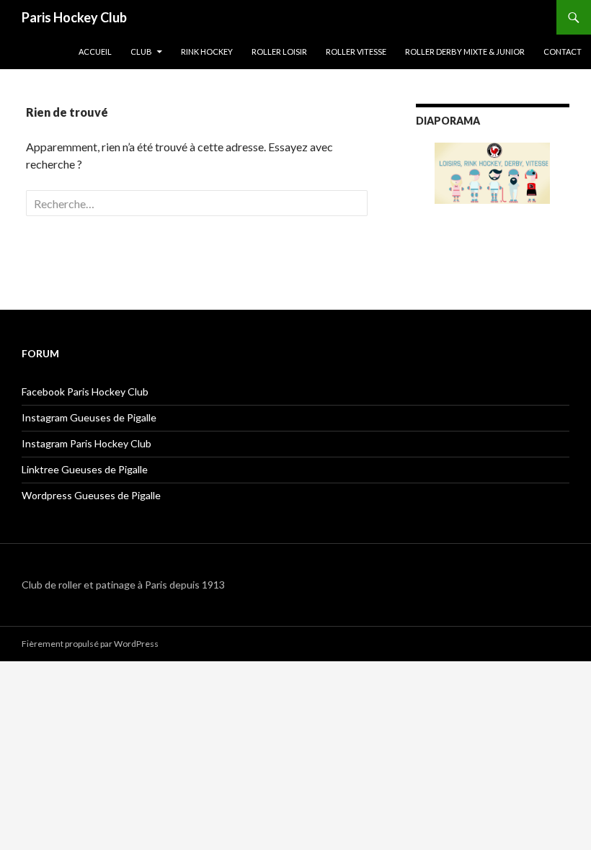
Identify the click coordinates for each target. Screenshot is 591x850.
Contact (562, 51)
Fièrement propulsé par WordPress (90, 643)
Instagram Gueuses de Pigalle (89, 417)
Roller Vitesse (356, 51)
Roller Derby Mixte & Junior (465, 51)
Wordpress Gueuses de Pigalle (91, 495)
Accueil (95, 51)
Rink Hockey (207, 51)
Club (141, 51)
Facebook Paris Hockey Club (85, 391)
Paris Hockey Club (74, 17)
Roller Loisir (279, 51)
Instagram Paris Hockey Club (86, 443)
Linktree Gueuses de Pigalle (85, 469)
